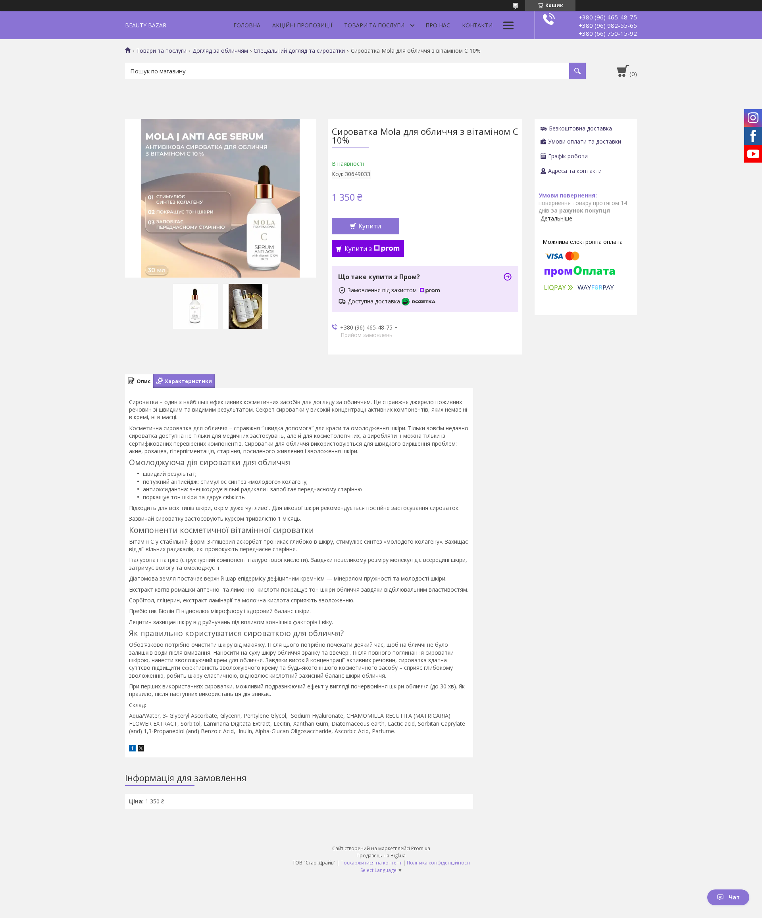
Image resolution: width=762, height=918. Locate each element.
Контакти (477, 25)
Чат (734, 897)
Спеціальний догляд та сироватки (299, 50)
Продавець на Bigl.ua (381, 855)
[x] (141, 749)
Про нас (437, 25)
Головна (246, 25)
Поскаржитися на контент (371, 862)
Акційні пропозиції (302, 25)
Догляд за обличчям (220, 50)
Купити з (358, 248)
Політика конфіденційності (438, 862)
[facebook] (132, 749)
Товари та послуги (374, 25)
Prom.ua (420, 848)
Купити (369, 226)
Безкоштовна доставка (580, 128)
